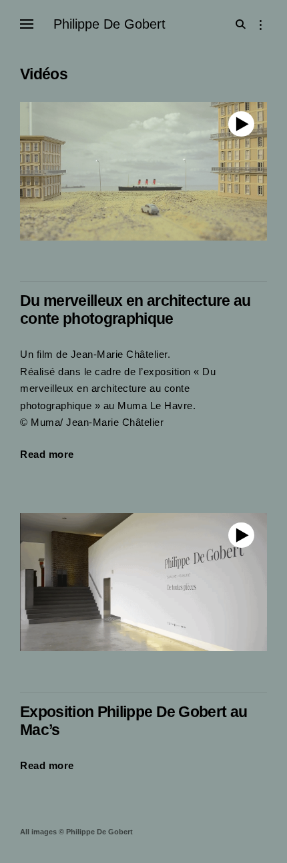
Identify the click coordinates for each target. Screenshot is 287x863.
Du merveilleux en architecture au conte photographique (135, 310)
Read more (47, 455)
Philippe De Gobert (109, 24)
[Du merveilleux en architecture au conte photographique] (143, 171)
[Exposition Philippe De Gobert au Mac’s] (143, 582)
